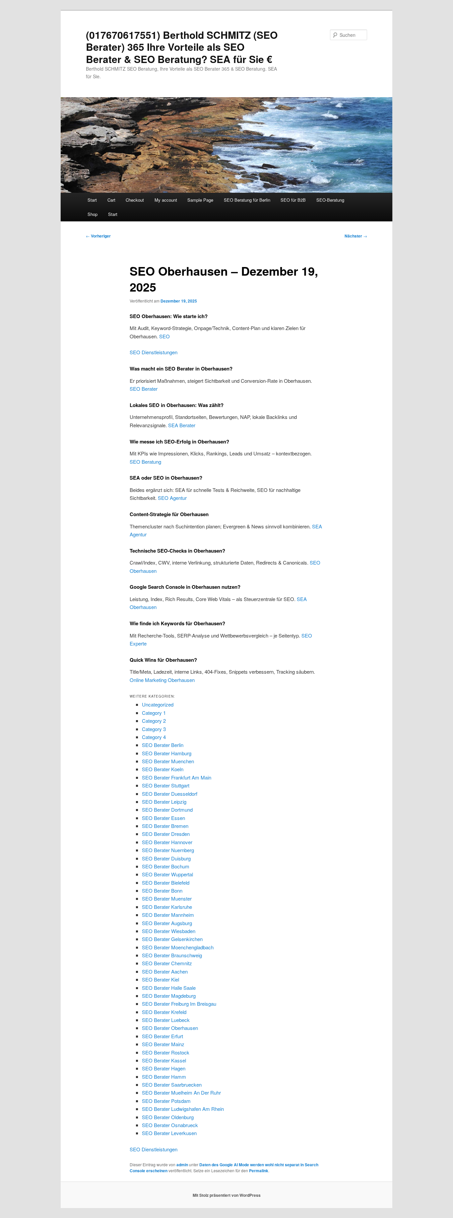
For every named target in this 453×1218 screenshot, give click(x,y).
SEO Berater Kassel (164, 1060)
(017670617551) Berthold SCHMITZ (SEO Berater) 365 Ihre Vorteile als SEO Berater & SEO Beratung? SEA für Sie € (182, 47)
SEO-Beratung (330, 200)
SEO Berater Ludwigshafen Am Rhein (183, 1108)
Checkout (135, 200)
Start (92, 200)
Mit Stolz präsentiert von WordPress (227, 1195)
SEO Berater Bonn (162, 890)
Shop (92, 214)
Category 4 (154, 736)
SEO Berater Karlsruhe (167, 906)
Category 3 (154, 728)
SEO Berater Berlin (162, 744)
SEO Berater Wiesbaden (168, 930)
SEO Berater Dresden (166, 833)
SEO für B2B (293, 200)
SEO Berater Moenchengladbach (178, 947)
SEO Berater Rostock (165, 1052)
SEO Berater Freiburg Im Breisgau (179, 1003)
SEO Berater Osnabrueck (170, 1124)
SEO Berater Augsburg (167, 922)
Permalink (258, 1171)
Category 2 (154, 720)
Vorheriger (98, 236)
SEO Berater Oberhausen (170, 1027)
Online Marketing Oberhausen (162, 679)
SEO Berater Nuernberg (168, 849)
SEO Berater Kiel (160, 979)
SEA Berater (181, 425)
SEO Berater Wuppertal (167, 874)
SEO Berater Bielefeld (165, 882)
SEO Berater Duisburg (166, 858)
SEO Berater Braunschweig (172, 955)
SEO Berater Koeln (162, 769)
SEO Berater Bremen (165, 825)
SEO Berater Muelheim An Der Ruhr (181, 1092)
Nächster (356, 236)
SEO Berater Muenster (167, 898)
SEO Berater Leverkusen (169, 1132)
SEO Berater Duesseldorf (169, 793)
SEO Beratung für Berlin (247, 200)
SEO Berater (144, 388)
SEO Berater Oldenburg (168, 1117)
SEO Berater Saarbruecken (172, 1084)
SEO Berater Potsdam (166, 1100)
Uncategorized (157, 704)
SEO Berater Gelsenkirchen (172, 938)
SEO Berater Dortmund (167, 809)
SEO (164, 336)
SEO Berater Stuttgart (165, 785)
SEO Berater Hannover (167, 842)
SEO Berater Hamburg (166, 753)
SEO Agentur (172, 497)
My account (166, 200)
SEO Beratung (145, 461)
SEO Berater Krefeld (164, 1011)
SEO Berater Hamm (164, 1076)
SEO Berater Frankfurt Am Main (176, 777)
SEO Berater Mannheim (168, 914)
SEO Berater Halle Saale (169, 987)
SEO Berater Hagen (163, 1068)
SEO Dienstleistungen (153, 352)
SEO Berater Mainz (163, 1044)
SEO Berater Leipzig (164, 801)
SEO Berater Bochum (165, 866)
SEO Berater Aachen (165, 971)
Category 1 (154, 712)
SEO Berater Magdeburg (169, 995)
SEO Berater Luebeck (166, 1019)
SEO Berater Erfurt (162, 1036)
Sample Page (200, 200)
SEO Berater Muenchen (168, 761)
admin (182, 1165)
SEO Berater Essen (163, 817)
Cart (111, 200)
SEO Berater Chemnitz (167, 963)
